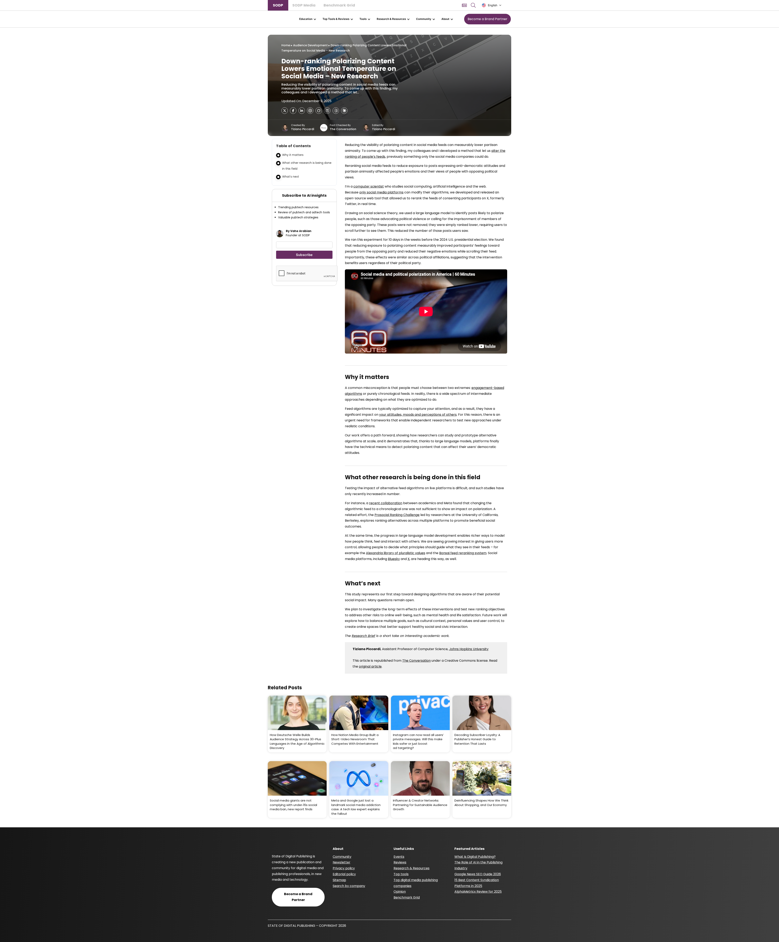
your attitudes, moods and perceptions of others (418, 414)
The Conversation (343, 129)
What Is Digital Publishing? (475, 856)
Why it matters (292, 155)
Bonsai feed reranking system (462, 553)
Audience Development (310, 45)
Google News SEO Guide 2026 (477, 874)
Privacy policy (344, 868)
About (445, 19)
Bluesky (394, 559)
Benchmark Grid (339, 5)
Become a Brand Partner (487, 19)
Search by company (349, 886)
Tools (363, 19)
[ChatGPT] (310, 110)
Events (399, 856)
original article (370, 666)
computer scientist (368, 186)
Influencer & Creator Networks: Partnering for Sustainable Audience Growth (420, 804)
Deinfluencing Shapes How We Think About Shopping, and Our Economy (481, 802)
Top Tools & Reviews (336, 19)
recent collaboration (385, 503)
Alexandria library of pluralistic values (395, 553)
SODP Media (303, 5)
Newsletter (341, 862)
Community (423, 19)
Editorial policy (344, 874)
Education (305, 19)
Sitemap (339, 880)
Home (285, 45)
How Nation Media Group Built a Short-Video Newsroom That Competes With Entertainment (355, 739)
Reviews (400, 862)
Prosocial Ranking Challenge (397, 515)
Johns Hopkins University (468, 649)
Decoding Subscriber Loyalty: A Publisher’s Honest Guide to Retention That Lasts (477, 739)
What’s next (290, 177)
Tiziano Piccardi (302, 129)
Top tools (401, 874)
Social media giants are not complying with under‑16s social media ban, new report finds (293, 804)
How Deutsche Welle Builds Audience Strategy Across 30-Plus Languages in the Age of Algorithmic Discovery (297, 741)
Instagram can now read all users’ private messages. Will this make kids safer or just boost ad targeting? (418, 741)
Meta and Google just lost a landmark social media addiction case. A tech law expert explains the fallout (356, 807)
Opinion (400, 891)
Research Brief (363, 635)
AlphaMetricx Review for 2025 (478, 891)
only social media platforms (381, 192)
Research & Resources (391, 19)
